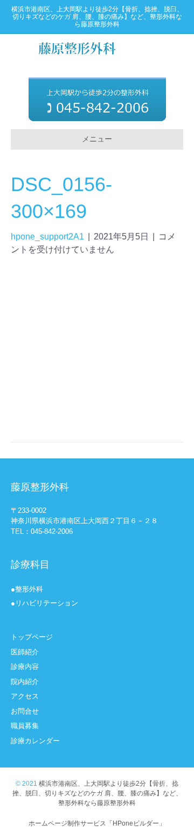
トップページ (32, 637)
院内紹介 (25, 682)
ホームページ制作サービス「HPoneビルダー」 (97, 823)
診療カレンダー (35, 741)
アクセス (25, 696)
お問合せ (25, 711)
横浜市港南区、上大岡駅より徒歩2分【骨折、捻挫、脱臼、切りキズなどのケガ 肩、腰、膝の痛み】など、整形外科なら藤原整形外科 (97, 793)
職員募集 (25, 726)
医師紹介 (25, 652)
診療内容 (25, 666)
